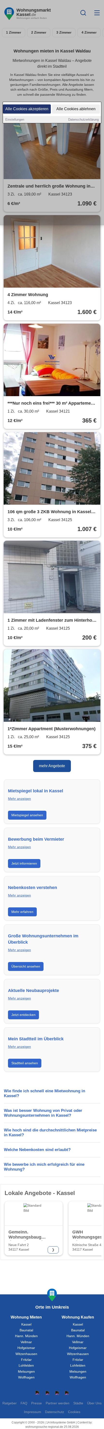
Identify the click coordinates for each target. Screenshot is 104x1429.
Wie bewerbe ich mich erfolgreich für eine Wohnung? (44, 1167)
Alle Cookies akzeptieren (26, 109)
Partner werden (57, 1403)
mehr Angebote (52, 766)
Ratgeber (9, 1403)
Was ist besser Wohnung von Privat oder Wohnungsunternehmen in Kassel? (43, 1113)
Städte (78, 1403)
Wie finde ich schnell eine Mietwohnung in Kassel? (44, 1093)
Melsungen (26, 1371)
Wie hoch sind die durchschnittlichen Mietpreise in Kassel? (50, 1132)
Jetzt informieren (24, 863)
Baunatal (26, 1330)
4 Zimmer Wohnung (27, 294)
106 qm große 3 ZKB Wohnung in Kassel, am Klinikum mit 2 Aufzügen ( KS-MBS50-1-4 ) (50, 512)
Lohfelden (26, 1365)
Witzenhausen (26, 1354)
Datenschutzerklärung (83, 119)
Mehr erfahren (22, 912)
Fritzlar (26, 1360)
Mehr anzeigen (19, 799)
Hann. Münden (26, 1336)
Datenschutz (54, 1412)
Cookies (74, 1412)
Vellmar (26, 1342)
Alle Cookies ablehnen (76, 109)
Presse (36, 1403)
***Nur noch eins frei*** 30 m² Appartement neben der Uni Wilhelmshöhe (51, 404)
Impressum (32, 1412)
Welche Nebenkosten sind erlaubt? (37, 1149)
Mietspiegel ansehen (27, 815)
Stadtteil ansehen (24, 1063)
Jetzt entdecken (23, 1015)
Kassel (26, 1324)
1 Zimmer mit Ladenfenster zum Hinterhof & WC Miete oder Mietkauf (50, 621)
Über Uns (94, 1403)
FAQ (24, 1403)
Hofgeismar (26, 1348)
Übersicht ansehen (25, 966)
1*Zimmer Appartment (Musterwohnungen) (51, 728)
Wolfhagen (26, 1377)
